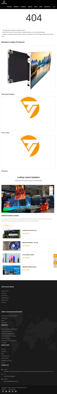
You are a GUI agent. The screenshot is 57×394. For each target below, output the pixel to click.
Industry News (4, 358)
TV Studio (3, 342)
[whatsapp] (55, 262)
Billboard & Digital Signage (8, 333)
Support (30, 6)
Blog (2, 353)
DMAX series (4, 300)
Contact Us (47, 6)
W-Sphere (4, 171)
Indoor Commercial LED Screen (11, 312)
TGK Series (4, 322)
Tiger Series (4, 295)
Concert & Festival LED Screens (9, 329)
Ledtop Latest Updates (28, 177)
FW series (3, 302)
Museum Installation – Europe (30, 242)
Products (9, 6)
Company (23, 6)
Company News (5, 356)
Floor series (5, 132)
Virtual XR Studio (5, 338)
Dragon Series (5, 291)
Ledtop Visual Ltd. (12, 387)
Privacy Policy (12, 389)
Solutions (16, 6)
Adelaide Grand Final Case (29, 230)
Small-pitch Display (7, 94)
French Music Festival (28, 254)
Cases (35, 6)
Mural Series (4, 318)
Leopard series (5, 297)
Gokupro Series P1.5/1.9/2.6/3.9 (9, 315)
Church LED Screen (6, 331)
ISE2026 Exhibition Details (10, 215)
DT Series (3, 293)
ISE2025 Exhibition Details (29, 267)
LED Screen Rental (7, 287)
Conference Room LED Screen (9, 340)
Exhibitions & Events (6, 360)
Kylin (2, 320)
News (40, 6)
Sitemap (3, 389)
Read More (6, 225)
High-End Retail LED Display (8, 336)
